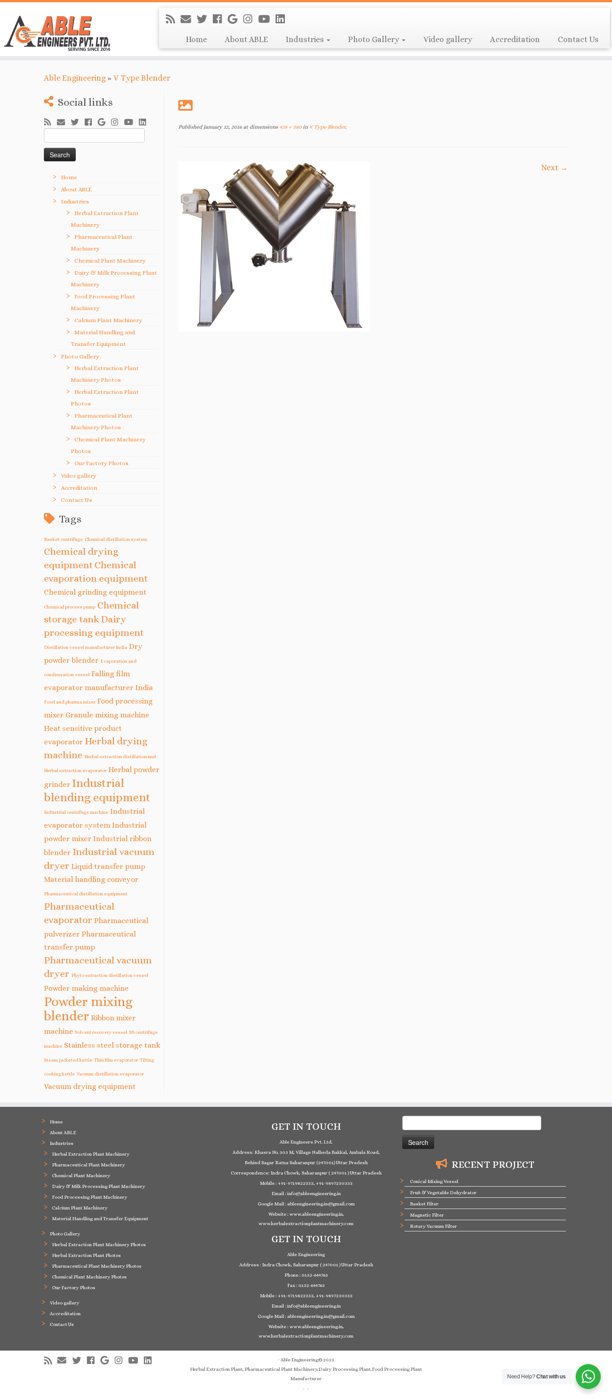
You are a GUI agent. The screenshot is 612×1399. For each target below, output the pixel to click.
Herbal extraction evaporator (75, 770)
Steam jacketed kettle (68, 1059)
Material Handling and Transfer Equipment (100, 1219)
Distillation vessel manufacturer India (85, 647)
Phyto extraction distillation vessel (109, 975)
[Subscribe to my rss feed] (173, 19)
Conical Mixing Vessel (434, 1181)
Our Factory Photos (101, 463)
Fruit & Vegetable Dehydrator (443, 1193)
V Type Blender (141, 77)
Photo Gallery (374, 39)
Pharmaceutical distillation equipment (86, 893)
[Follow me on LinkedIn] (283, 19)
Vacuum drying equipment (90, 1086)
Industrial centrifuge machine (76, 812)
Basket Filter (424, 1204)
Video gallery (447, 39)
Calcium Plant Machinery (108, 320)
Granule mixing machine (107, 715)
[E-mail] (189, 19)
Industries (306, 39)
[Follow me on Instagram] (250, 19)
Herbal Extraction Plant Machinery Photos (99, 1245)
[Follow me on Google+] (235, 19)
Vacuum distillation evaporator (110, 1073)
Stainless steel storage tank (112, 1045)
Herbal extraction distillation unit (120, 756)
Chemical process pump (69, 606)
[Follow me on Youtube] (267, 19)
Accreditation (515, 39)
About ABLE (246, 39)
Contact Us (578, 39)
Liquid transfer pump (108, 866)
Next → (554, 167)
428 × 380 (290, 127)
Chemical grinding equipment (95, 592)
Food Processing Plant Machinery (89, 1197)
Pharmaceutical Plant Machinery (88, 1165)
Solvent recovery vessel (101, 1032)
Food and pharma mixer (69, 701)
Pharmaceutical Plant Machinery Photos (97, 1266)
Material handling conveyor (91, 879)
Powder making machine (86, 988)
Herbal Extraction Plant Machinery (90, 1154)
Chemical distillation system (116, 539)
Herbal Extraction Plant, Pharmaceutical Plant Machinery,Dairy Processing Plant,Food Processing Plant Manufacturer (306, 1374)
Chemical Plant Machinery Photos (89, 1277)
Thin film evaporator (116, 1059)
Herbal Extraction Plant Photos (86, 1255)
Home (196, 39)
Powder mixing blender (88, 1009)
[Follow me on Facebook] (220, 19)
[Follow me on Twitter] (205, 19)
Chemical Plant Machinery (110, 260)
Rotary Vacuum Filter (433, 1226)
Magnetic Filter (427, 1215)
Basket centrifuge (63, 539)
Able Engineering (75, 77)
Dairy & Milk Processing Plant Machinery (98, 1186)
